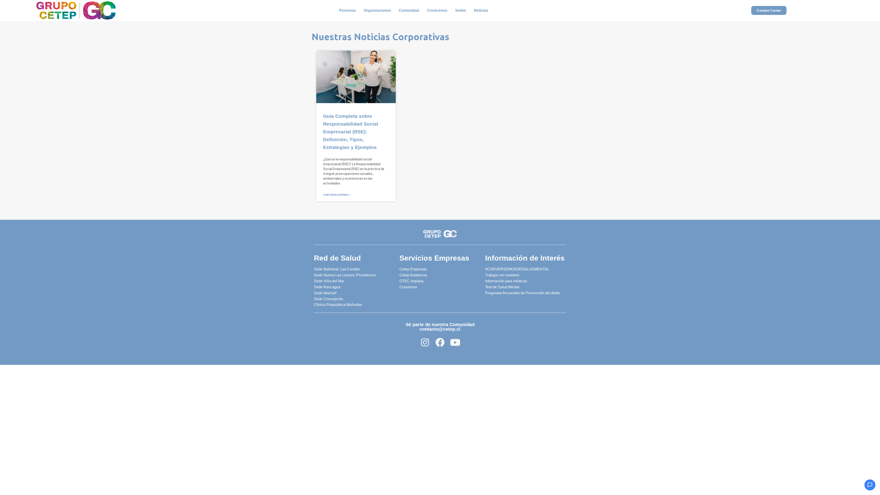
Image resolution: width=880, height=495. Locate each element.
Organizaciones (377, 10)
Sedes (460, 10)
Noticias (481, 10)
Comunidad (409, 10)
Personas (347, 10)
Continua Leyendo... (337, 194)
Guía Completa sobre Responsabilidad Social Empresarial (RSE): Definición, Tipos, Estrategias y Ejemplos (350, 131)
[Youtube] (455, 342)
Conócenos (437, 10)
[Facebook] (440, 342)
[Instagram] (424, 342)
